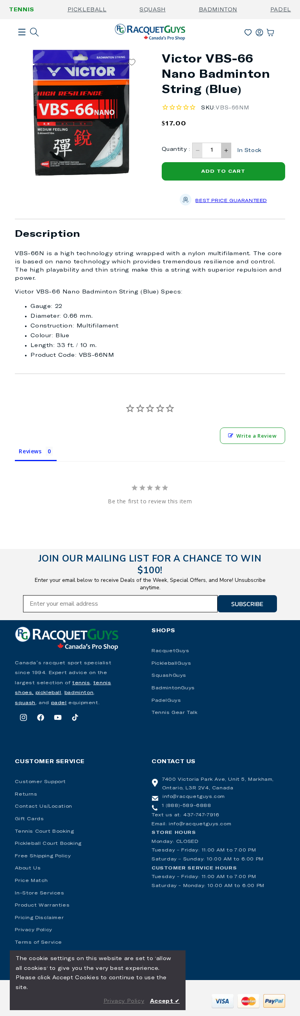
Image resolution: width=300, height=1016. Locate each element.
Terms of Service (38, 942)
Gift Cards (29, 819)
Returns (26, 794)
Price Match (31, 880)
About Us (28, 868)
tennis (81, 683)
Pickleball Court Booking (48, 843)
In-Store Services (39, 893)
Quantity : (176, 149)
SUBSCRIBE (247, 603)
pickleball (48, 692)
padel (59, 703)
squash (25, 703)
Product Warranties (42, 905)
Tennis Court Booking (44, 831)
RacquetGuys (170, 651)
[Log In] (259, 31)
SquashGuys (169, 675)
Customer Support (40, 782)
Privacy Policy (33, 930)
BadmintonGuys (173, 688)
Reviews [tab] (30, 451)
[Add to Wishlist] (131, 62)
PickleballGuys (171, 663)
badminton (78, 692)
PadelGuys (166, 700)
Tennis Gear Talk (175, 712)
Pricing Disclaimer (39, 918)
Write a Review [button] (256, 435)
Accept (165, 1001)
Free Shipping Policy (43, 856)
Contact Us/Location (43, 806)
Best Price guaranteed (231, 201)
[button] (22, 44)
